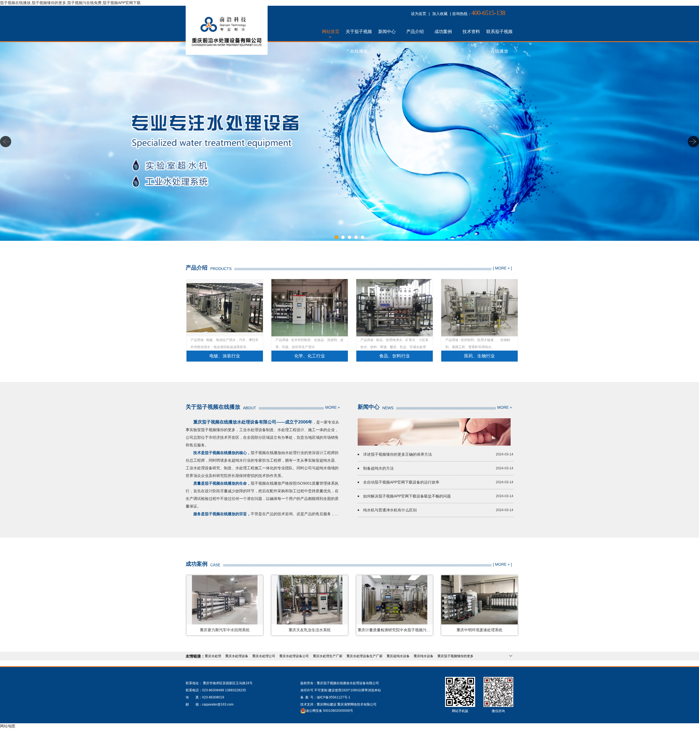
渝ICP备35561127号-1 (333, 697)
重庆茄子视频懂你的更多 (455, 656)
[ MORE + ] (502, 268)
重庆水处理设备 (236, 656)
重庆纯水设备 (423, 656)
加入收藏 (440, 13)
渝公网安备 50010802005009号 (329, 711)
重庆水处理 (213, 656)
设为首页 (418, 13)
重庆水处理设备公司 (294, 656)
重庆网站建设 (326, 704)
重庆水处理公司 (263, 656)
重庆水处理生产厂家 (327, 656)
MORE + (332, 407)
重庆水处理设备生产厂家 (364, 656)
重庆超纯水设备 (398, 656)
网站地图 (7, 726)
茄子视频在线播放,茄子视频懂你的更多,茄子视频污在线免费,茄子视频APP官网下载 (70, 3)
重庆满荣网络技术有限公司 (357, 704)
